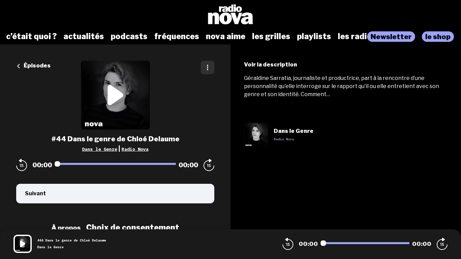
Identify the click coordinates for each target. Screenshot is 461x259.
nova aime (225, 36)
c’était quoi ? (31, 36)
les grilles (271, 36)
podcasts (129, 36)
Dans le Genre (99, 149)
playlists (314, 36)
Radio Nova (134, 149)
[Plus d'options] (207, 67)
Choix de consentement (132, 227)
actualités (83, 36)
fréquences (176, 36)
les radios (357, 36)
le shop (438, 36)
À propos (66, 228)
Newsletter (391, 36)
